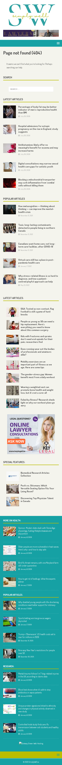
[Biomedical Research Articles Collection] (12, 476)
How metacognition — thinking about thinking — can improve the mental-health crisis (36, 209)
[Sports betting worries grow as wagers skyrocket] (9, 621)
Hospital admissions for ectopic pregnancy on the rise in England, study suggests (38, 129)
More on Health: (12, 520)
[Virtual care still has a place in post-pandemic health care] (9, 263)
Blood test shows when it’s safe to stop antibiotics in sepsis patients (34, 691)
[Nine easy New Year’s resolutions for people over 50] (9, 653)
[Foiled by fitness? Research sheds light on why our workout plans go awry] (12, 403)
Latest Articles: (13, 298)
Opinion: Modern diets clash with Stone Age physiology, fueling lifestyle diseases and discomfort (36, 531)
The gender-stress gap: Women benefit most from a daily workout (38, 376)
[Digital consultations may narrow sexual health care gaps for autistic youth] (9, 167)
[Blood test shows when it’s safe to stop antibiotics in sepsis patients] (9, 693)
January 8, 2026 (26, 537)
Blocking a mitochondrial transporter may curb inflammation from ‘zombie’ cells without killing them (36, 182)
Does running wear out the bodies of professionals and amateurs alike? (38, 352)
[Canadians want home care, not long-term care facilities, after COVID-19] (9, 247)
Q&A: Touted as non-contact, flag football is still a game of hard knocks (37, 311)
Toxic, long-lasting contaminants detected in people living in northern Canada (36, 227)
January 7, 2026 (26, 585)
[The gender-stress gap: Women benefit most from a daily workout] (12, 377)
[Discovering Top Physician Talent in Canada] (12, 501)
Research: (8, 666)
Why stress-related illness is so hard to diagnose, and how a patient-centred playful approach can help (38, 278)
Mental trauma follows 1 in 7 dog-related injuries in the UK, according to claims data (38, 675)
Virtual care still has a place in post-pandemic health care (36, 261)
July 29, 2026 (25, 116)
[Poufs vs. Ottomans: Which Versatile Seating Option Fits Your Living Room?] (12, 489)
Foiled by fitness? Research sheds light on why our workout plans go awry (38, 402)
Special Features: (14, 462)
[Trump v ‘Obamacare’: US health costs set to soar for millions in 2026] (9, 637)
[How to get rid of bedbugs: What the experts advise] (9, 582)
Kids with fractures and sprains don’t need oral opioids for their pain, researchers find (37, 339)
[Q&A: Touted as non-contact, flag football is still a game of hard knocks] (12, 312)
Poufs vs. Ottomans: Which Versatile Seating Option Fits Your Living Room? (37, 488)
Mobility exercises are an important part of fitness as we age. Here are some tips (36, 364)
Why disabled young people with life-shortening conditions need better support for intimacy (38, 603)
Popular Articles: (13, 594)
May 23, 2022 (25, 285)
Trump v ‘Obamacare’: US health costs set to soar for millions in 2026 (36, 635)
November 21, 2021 (27, 215)
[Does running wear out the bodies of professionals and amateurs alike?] (12, 352)
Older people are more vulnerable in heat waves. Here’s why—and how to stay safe (38, 548)
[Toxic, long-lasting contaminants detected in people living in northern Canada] (9, 228)
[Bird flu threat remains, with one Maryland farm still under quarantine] (9, 566)
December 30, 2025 (27, 657)
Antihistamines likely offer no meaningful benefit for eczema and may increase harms (38, 147)
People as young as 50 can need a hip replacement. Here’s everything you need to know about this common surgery (37, 326)
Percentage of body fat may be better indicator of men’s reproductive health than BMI (37, 109)
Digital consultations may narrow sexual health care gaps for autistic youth (38, 165)
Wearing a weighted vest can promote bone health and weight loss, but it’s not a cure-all (37, 390)
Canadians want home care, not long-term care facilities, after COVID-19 (36, 245)
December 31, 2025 (27, 641)
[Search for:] (31, 89)
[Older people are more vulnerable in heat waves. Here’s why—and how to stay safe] (9, 550)
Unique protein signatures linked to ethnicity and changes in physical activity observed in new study (37, 708)
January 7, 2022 (26, 266)
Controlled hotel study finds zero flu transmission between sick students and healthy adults (38, 727)
